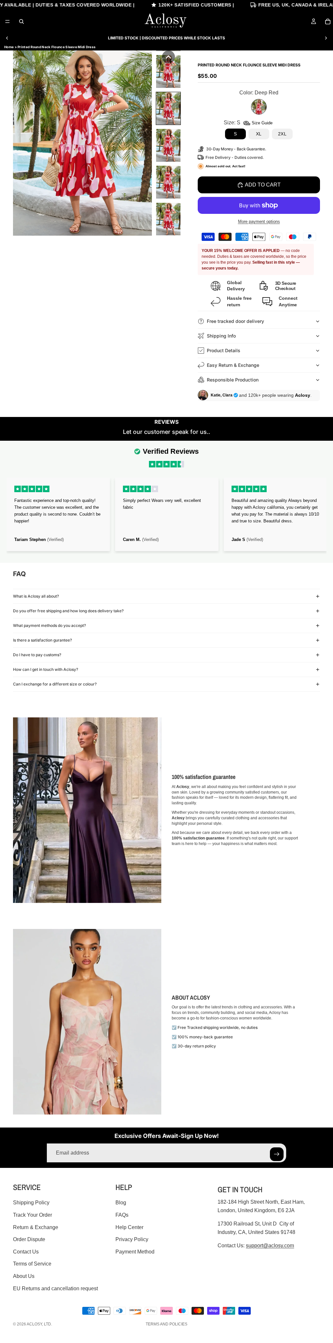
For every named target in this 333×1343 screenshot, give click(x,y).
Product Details (223, 350)
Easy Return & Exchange (233, 365)
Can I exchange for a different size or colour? (55, 684)
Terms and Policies (166, 1324)
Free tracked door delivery (236, 321)
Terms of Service (32, 1264)
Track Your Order (32, 1215)
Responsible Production (233, 379)
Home (9, 47)
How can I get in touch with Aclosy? (45, 669)
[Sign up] (277, 1154)
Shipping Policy (31, 1202)
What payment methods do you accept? (49, 625)
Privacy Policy (131, 1239)
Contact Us (26, 1251)
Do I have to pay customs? (37, 654)
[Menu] (7, 21)
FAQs (121, 1215)
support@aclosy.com (270, 1245)
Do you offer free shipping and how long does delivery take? (68, 610)
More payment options (259, 221)
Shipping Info (221, 336)
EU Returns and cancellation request (55, 1288)
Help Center (129, 1227)
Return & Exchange (35, 1227)
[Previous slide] (7, 38)
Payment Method (134, 1251)
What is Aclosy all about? (36, 596)
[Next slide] (326, 38)
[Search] (21, 21)
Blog (120, 1202)
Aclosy (34, 1324)
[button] (168, 56)
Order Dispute (29, 1239)
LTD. (48, 1324)
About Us (23, 1276)
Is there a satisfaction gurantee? (42, 640)
